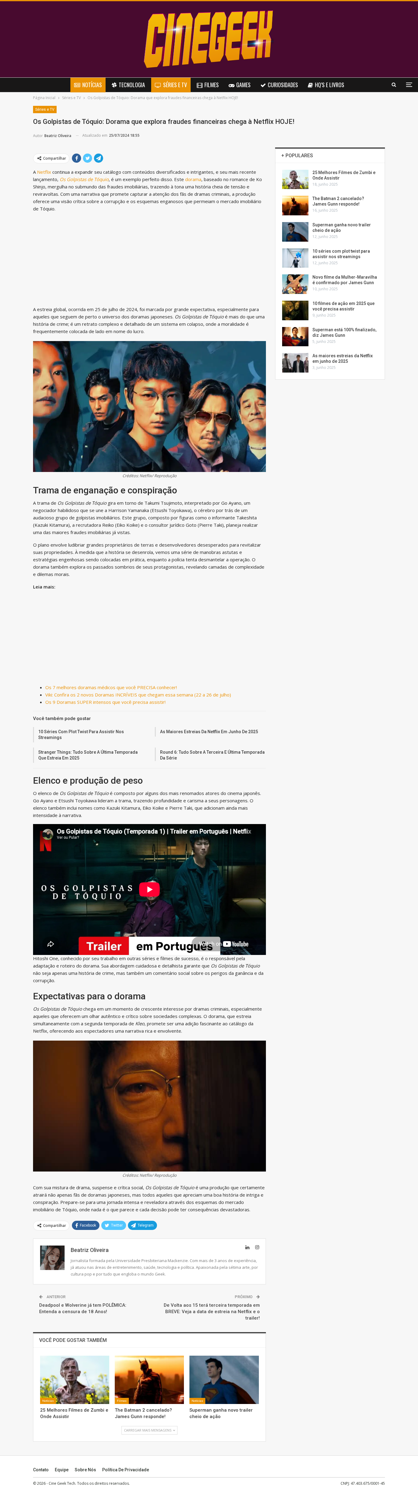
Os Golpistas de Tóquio (84, 179)
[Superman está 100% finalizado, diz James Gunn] (295, 337)
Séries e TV (175, 85)
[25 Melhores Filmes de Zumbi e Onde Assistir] (74, 1380)
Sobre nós (85, 1469)
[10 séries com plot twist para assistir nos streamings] (295, 258)
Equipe (62, 1469)
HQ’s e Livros (329, 85)
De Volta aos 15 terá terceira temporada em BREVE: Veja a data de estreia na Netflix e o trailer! (212, 1311)
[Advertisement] (149, 260)
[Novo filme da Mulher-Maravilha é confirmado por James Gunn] (295, 284)
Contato (41, 1469)
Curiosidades (283, 85)
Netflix (44, 172)
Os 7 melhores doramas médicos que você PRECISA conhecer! (111, 687)
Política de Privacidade (125, 1469)
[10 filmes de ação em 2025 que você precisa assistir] (295, 310)
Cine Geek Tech (62, 1483)
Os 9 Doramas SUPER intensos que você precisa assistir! (105, 702)
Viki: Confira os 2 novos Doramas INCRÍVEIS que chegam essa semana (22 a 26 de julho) (138, 695)
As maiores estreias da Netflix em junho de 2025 (209, 731)
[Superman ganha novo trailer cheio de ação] (224, 1380)
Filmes (211, 85)
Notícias (92, 85)
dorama (193, 179)
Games (243, 85)
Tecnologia (132, 85)
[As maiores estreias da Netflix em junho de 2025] (295, 363)
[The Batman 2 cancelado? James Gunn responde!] (149, 1380)
